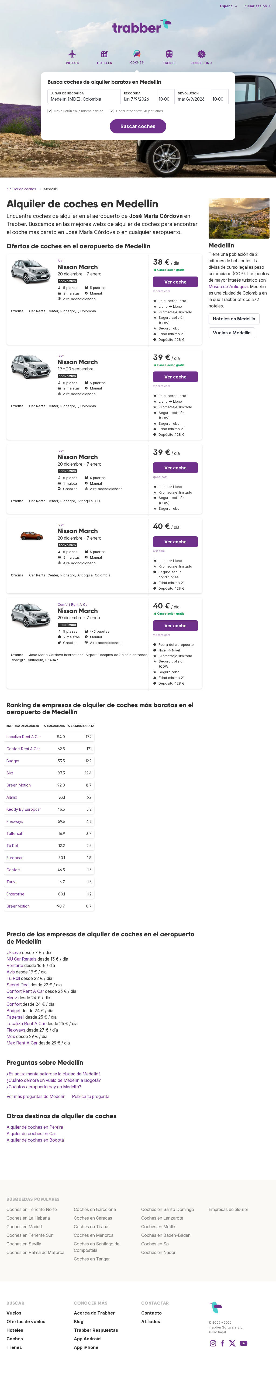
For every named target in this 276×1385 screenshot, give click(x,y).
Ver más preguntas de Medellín (35, 1096)
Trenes (14, 1347)
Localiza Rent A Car (23, 736)
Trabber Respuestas (96, 1330)
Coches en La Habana (28, 1218)
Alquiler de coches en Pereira (34, 1127)
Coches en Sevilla (23, 1243)
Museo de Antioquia (228, 286)
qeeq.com (160, 477)
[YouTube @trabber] (243, 1346)
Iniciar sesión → (257, 6)
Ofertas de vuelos (25, 1321)
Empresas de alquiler (228, 1209)
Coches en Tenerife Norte (31, 1209)
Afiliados (150, 1321)
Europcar (14, 857)
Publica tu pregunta (90, 1096)
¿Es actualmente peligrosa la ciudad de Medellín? (53, 1073)
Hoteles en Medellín (234, 318)
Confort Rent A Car (73, 605)
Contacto (151, 1313)
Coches (14, 1338)
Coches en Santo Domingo (167, 1209)
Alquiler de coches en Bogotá (35, 1140)
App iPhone (86, 1347)
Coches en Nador (158, 1252)
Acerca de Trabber (94, 1313)
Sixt (61, 261)
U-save (13, 952)
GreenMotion (18, 906)
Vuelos (13, 1313)
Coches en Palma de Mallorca (35, 1252)
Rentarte (14, 965)
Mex (10, 1036)
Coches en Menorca (93, 1235)
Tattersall (14, 833)
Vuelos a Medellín (232, 332)
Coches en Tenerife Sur (29, 1235)
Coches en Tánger (92, 1259)
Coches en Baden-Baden (166, 1235)
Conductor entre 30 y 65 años (139, 111)
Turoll (11, 882)
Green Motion (18, 785)
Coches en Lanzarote (162, 1218)
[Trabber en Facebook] (222, 1346)
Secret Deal (17, 984)
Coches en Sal (155, 1243)
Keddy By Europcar (23, 809)
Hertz (11, 997)
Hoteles (14, 1330)
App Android (87, 1338)
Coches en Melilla (158, 1226)
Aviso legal (217, 1332)
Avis (10, 972)
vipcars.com (161, 291)
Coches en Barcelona (95, 1209)
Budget (12, 761)
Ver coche (175, 282)
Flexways (14, 821)
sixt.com (159, 551)
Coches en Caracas (93, 1218)
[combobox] (84, 96)
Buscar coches (138, 126)
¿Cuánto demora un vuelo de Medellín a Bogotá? (53, 1080)
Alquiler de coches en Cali (31, 1133)
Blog (78, 1321)
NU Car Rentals (21, 959)
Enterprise (15, 894)
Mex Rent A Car (21, 1043)
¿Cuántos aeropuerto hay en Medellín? (43, 1086)
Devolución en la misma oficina (78, 111)
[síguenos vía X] (232, 1346)
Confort (13, 869)
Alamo (11, 797)
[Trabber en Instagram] (213, 1346)
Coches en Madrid (24, 1226)
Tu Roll (12, 845)
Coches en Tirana (91, 1226)
